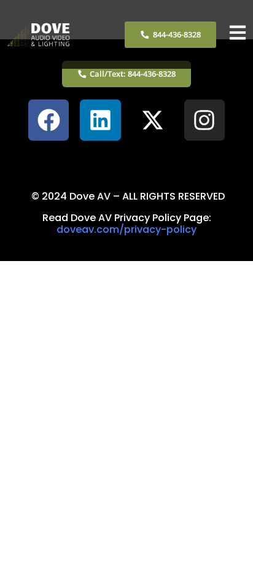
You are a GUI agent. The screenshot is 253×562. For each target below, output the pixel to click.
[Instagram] (204, 120)
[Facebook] (48, 120)
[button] (126, 160)
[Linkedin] (100, 120)
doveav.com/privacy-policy (126, 229)
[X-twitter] (152, 120)
